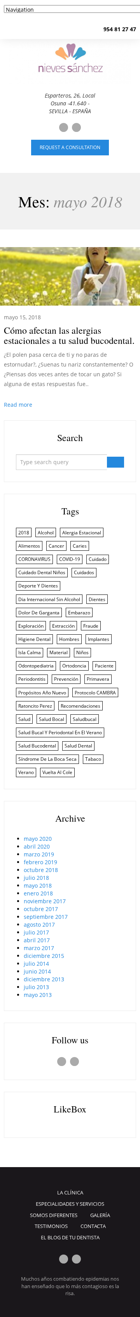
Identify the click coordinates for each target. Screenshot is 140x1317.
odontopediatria (36, 665)
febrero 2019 (40, 862)
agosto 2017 (39, 924)
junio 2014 (37, 971)
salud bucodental (37, 745)
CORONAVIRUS (34, 559)
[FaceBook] (63, 127)
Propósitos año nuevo (42, 692)
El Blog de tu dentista (70, 1237)
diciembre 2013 (44, 979)
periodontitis (32, 679)
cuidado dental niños (41, 572)
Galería (100, 1215)
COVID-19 (69, 559)
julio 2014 (36, 963)
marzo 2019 (39, 854)
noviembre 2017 (45, 901)
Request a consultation (70, 147)
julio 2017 (36, 932)
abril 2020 (37, 846)
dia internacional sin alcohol (49, 599)
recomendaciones (80, 706)
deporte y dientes (38, 585)
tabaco (93, 759)
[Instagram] (76, 127)
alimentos (29, 546)
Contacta (93, 1226)
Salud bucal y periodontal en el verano (60, 732)
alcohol (46, 532)
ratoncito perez (35, 706)
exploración (31, 626)
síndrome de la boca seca (47, 759)
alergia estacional (81, 532)
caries (80, 546)
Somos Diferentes (53, 1215)
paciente (104, 665)
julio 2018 (36, 877)
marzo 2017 (39, 948)
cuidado (98, 559)
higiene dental (34, 639)
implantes (98, 639)
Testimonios (51, 1226)
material (58, 652)
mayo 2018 (38, 885)
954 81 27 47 (119, 29)
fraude (90, 626)
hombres (69, 639)
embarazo (79, 612)
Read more (18, 404)
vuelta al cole (57, 772)
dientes (97, 599)
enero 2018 (38, 893)
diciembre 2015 (44, 955)
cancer (56, 546)
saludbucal (84, 719)
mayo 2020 (38, 838)
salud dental (78, 745)
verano (26, 772)
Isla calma (29, 652)
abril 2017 (37, 940)
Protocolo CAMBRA (95, 692)
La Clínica (70, 1192)
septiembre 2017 (46, 916)
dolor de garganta (39, 612)
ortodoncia (74, 665)
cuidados (84, 572)
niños (82, 652)
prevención (66, 679)
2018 (23, 532)
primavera (98, 679)
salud (24, 719)
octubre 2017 (41, 909)
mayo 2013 (38, 994)
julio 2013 (36, 987)
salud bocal (51, 719)
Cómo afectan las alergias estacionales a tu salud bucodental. (69, 335)
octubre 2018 (41, 870)
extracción (63, 626)
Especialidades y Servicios (70, 1203)
